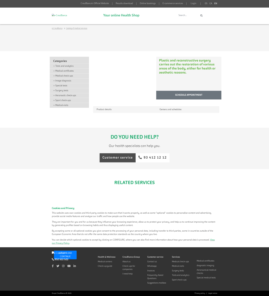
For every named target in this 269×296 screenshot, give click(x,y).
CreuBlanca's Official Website (95, 3)
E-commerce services (173, 3)
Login (193, 3)
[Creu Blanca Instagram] (63, 266)
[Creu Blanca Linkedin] (74, 266)
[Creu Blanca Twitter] (57, 266)
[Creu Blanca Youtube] (69, 266)
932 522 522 (61, 259)
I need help (127, 274)
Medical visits (178, 266)
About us (126, 262)
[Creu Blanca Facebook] (53, 266)
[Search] (201, 15)
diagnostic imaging (205, 266)
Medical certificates (205, 261)
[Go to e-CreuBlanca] (59, 15)
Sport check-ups (179, 280)
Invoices (151, 271)
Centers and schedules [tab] (170, 109)
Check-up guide (105, 266)
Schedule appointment (188, 95)
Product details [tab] (104, 109)
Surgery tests (178, 271)
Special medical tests (206, 278)
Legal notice (212, 293)
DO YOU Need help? (135, 137)
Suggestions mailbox (156, 283)
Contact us (152, 262)
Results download (124, 3)
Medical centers (105, 262)
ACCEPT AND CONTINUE (65, 255)
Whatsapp (151, 266)
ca (210, 4)
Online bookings (148, 3)
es (206, 4)
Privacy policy (200, 293)
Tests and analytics (180, 275)
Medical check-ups (180, 262)
